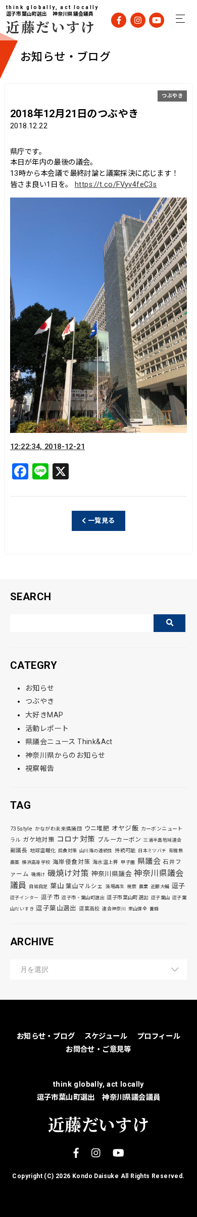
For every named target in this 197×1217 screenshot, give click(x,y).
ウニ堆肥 (97, 828)
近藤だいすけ (44, 26)
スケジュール (105, 1036)
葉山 (57, 886)
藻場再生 (115, 886)
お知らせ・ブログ (46, 1036)
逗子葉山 (160, 897)
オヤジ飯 (125, 828)
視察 (131, 886)
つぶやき (172, 96)
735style (21, 828)
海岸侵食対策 (71, 861)
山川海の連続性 (96, 850)
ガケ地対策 (38, 839)
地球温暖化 (43, 850)
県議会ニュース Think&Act (69, 741)
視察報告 (40, 768)
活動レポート (47, 728)
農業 (144, 886)
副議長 (18, 850)
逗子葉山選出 (56, 908)
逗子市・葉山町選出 (83, 897)
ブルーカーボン (119, 839)
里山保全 (137, 908)
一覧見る (100, 520)
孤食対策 (67, 850)
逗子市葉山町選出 (128, 897)
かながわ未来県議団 (58, 829)
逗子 (178, 886)
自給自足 (38, 886)
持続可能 (125, 850)
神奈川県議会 (111, 874)
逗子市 (50, 897)
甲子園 (128, 862)
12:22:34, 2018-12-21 (47, 447)
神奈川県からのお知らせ (65, 755)
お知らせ (40, 688)
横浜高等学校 (36, 862)
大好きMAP (44, 714)
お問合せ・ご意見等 (98, 1049)
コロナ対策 (76, 839)
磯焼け (38, 874)
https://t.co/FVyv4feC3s (116, 184)
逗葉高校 (89, 908)
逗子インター (24, 897)
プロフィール (158, 1036)
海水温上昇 (105, 862)
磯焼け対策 (68, 873)
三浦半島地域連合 (162, 840)
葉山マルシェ (84, 886)
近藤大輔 (160, 886)
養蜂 (154, 908)
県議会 (149, 861)
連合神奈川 (114, 908)
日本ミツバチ (152, 850)
